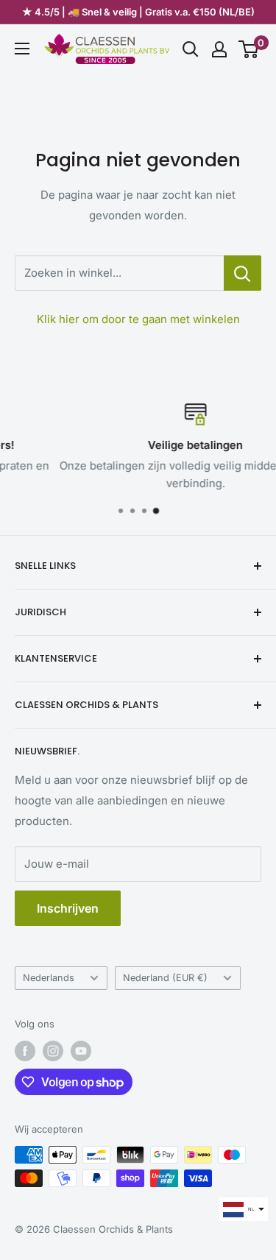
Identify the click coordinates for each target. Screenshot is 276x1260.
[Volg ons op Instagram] (53, 1051)
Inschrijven (68, 908)
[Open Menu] (22, 48)
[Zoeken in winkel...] (242, 273)
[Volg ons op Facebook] (25, 1051)
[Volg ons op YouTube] (81, 1051)
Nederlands (48, 977)
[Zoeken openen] (191, 49)
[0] (249, 49)
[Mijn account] (219, 49)
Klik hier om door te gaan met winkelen (138, 319)
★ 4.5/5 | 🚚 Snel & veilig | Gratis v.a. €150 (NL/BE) (138, 12)
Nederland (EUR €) (165, 977)
